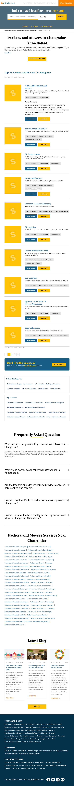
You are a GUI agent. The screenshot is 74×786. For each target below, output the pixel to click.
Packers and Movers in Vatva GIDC (41, 560)
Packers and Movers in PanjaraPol (36, 621)
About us (8, 751)
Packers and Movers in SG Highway (16, 566)
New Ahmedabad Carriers (36, 129)
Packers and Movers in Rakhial (38, 599)
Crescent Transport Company (38, 204)
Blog (36, 768)
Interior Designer (49, 765)
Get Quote (44, 119)
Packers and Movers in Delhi (15, 403)
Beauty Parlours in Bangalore (34, 724)
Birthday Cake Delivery (12, 739)
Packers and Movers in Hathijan (15, 612)
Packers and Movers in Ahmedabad (32, 30)
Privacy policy (23, 753)
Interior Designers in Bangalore (54, 736)
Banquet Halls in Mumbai (13, 742)
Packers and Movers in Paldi (14, 621)
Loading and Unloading (45, 211)
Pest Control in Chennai (47, 733)
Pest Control (56, 762)
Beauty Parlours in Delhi (53, 724)
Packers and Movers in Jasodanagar (17, 569)
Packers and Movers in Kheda (39, 576)
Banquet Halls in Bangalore (31, 742)
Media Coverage (32, 751)
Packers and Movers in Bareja (14, 579)
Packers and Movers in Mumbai (34, 403)
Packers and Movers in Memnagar (16, 595)
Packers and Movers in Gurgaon (57, 412)
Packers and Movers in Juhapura (16, 547)
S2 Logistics (30, 227)
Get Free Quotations (37, 59)
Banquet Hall (23, 765)
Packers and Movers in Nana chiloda (17, 582)
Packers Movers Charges (33, 139)
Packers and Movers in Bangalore (54, 403)
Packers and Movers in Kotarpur (41, 592)
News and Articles (27, 768)
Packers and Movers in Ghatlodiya (16, 560)
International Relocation (45, 136)
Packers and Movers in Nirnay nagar (17, 592)
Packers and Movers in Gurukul (39, 547)
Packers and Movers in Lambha (15, 599)
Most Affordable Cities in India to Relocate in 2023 (14, 668)
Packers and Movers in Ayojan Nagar (43, 589)
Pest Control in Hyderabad (13, 733)
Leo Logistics (31, 278)
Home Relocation (31, 97)
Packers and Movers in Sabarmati (42, 605)
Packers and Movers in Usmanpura (16, 563)
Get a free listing (39, 3)
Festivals (48, 762)
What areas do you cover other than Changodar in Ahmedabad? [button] (32, 471)
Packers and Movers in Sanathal (15, 573)
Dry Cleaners (15, 768)
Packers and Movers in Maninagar (41, 563)
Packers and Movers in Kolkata (36, 417)
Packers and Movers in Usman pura (43, 569)
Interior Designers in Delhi (13, 736)
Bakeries (7, 768)
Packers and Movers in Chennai (16, 417)
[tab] (37, 452)
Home (6, 30)
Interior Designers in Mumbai (33, 736)
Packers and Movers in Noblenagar (16, 602)
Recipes (31, 762)
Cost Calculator (28, 384)
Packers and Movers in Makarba (15, 550)
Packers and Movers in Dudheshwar (17, 608)
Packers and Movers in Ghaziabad (56, 417)
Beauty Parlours (61, 765)
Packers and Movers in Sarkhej (37, 615)
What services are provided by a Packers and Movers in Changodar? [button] (35, 446)
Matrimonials (39, 762)
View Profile (31, 119)
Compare (35, 26)
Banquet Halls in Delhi (47, 739)
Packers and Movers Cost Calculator (37, 727)
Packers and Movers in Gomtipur (39, 573)
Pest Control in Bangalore (46, 730)
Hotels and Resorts (35, 765)
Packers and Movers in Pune (15, 407)
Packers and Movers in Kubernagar (16, 618)
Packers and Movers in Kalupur (40, 566)
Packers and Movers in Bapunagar (40, 556)
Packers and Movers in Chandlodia (39, 586)
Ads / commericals (45, 751)
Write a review (27, 3)
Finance (16, 762)
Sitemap (42, 768)
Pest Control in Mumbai (12, 730)
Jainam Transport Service (36, 251)
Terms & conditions (11, 753)
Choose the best (47, 26)
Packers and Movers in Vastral (15, 615)
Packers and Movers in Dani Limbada (40, 550)
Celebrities (23, 762)
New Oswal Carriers (33, 178)
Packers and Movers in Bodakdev (16, 556)
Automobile (8, 762)
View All (37, 706)
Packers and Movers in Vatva (14, 625)
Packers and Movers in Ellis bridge (39, 612)
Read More (8, 53)
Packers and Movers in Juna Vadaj (42, 608)
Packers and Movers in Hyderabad (35, 407)
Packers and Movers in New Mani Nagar (42, 595)
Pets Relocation (55, 163)
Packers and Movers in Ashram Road (17, 605)
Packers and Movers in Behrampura (16, 589)
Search (61, 17)
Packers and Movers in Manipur (41, 582)
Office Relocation (43, 97)
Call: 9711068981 (66, 3)
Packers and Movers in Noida (37, 412)
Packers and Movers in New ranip (38, 579)
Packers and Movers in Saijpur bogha (42, 618)
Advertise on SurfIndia (60, 751)
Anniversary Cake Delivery (30, 739)
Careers (14, 751)
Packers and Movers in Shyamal (15, 586)
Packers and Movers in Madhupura (16, 576)
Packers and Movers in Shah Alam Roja (18, 553)
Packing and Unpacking (61, 211)
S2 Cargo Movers (32, 154)
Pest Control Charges (28, 730)
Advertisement (51, 3)
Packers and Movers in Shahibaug (41, 602)
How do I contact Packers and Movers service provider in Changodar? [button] (36, 502)
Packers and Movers (15, 30)
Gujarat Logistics (32, 328)
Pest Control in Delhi (57, 727)
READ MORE (10, 698)
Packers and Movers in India (14, 724)
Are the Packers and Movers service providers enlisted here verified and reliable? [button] (35, 486)
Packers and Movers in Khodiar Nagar (45, 553)
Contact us (22, 751)
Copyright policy (34, 753)
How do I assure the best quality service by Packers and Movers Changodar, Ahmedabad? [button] (36, 517)
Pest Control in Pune (31, 733)
